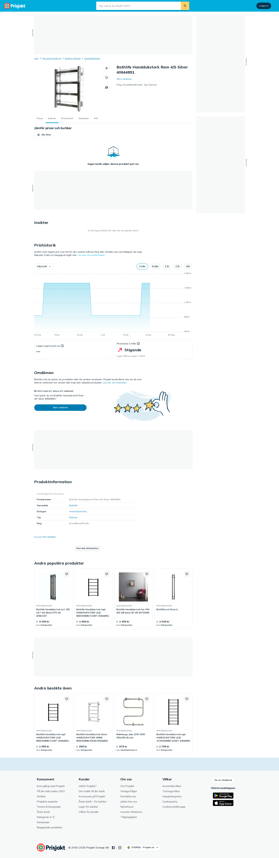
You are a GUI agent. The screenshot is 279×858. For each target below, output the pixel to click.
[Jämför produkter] (106, 87)
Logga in (264, 5)
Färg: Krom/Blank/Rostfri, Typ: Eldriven (137, 84)
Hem (36, 58)
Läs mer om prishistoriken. (91, 255)
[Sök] (185, 6)
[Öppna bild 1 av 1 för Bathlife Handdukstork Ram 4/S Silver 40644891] (68, 89)
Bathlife (73, 505)
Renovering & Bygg (51, 58)
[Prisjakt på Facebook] (113, 847)
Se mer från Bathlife (45, 536)
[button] (106, 68)
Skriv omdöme (124, 78)
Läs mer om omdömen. (115, 382)
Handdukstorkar (92, 58)
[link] (53, 598)
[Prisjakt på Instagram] (120, 847)
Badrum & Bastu (73, 58)
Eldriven (73, 517)
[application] (113, 304)
